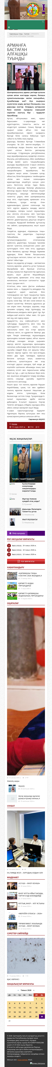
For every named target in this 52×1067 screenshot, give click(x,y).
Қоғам (14, 424)
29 (36, 1016)
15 (36, 1007)
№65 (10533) (16, 546)
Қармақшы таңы (35, 11)
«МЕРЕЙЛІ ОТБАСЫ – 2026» (30, 913)
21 (30, 1012)
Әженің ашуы (13, 781)
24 (10, 1016)
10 (10, 1007)
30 (42, 1016)
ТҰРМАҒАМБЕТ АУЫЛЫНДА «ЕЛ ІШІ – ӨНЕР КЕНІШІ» (30, 924)
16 (42, 1007)
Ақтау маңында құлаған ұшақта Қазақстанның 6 (29, 797)
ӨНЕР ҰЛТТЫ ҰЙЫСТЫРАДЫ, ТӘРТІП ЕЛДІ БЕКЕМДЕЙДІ (30, 894)
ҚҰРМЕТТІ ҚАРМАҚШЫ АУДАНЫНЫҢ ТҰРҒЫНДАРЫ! (30, 594)
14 (30, 1007)
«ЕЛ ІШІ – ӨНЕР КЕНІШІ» (29, 883)
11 (15, 1007)
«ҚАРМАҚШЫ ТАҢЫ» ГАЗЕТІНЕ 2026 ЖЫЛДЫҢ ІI (30, 574)
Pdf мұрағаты (27, 561)
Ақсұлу (21, 786)
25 (15, 1016)
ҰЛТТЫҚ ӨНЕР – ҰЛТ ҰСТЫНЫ (31, 903)
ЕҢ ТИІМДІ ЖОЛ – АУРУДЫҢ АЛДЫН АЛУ (25, 873)
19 (20, 1012)
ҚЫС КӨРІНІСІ (13, 979)
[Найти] (43, 21)
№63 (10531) (16, 554)
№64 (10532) (16, 550)
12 (20, 1007)
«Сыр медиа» (22, 1060)
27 (24, 1016)
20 (24, 1012)
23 (42, 1012)
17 (10, 1012)
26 (20, 1016)
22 (36, 1012)
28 (30, 1016)
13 (24, 1007)
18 (15, 1012)
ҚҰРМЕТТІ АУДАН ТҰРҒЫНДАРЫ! (26, 584)
